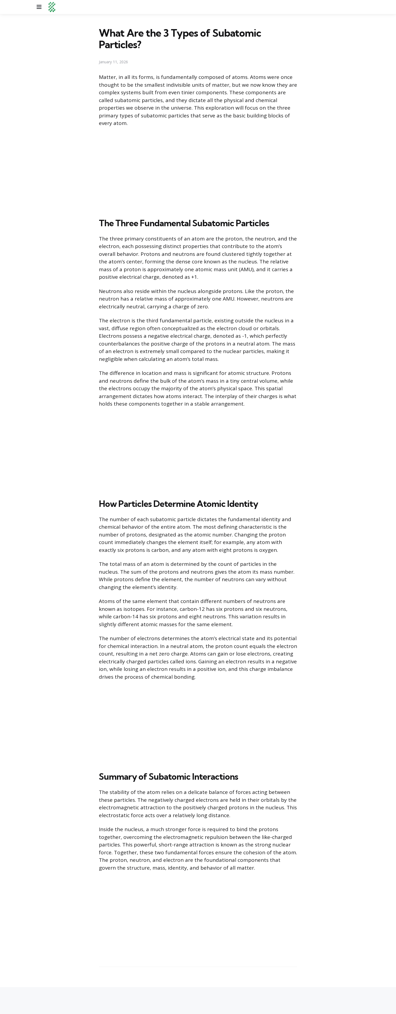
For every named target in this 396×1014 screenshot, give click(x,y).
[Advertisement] (198, 171)
